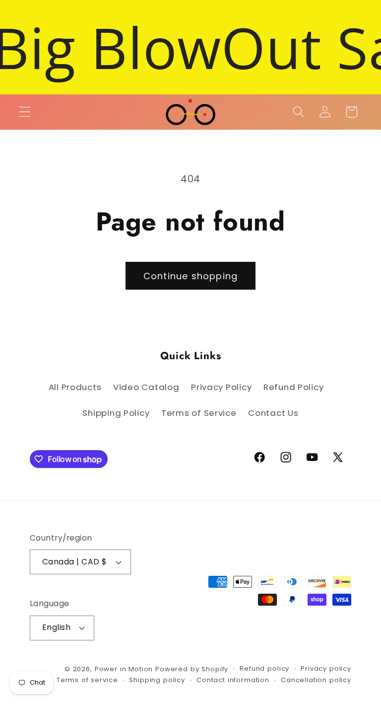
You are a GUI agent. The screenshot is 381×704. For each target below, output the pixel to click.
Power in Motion (124, 669)
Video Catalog (146, 387)
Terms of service (87, 680)
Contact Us (273, 413)
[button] (25, 112)
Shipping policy (157, 680)
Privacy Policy (221, 387)
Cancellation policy (316, 680)
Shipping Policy (115, 413)
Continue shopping (190, 276)
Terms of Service (199, 413)
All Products (75, 387)
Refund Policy (293, 387)
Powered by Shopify (191, 669)
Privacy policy (326, 668)
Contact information (232, 680)
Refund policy (264, 668)
